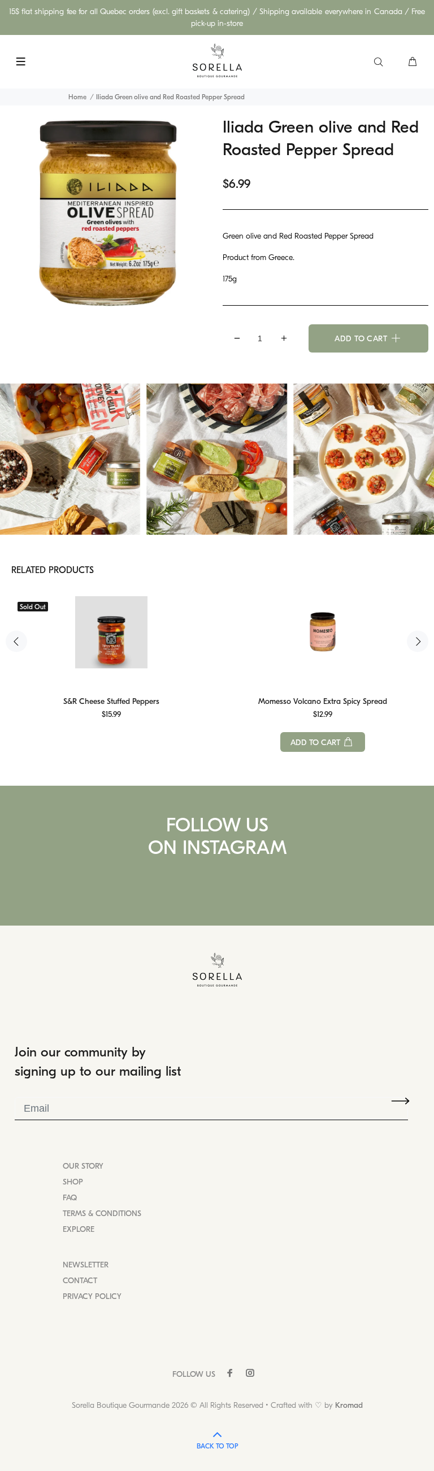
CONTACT (80, 1280)
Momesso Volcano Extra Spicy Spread (322, 701)
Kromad (349, 1405)
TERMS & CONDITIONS (102, 1213)
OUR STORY (83, 1166)
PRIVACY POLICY (92, 1296)
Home (77, 97)
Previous (16, 641)
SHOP (73, 1182)
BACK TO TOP (217, 1446)
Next (417, 641)
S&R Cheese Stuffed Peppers (111, 701)
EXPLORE (78, 1229)
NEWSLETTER (85, 1265)
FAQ (70, 1198)
